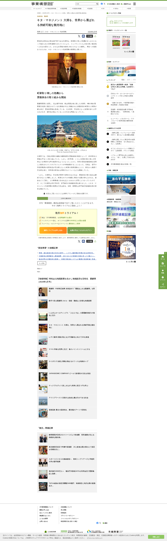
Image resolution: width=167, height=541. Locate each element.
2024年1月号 (45, 13)
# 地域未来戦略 (77, 8)
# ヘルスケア (38, 8)
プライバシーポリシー (68, 515)
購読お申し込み (44, 510)
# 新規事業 (63, 8)
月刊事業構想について (46, 507)
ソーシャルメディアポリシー (70, 518)
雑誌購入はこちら (45, 515)
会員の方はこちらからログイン (81, 230)
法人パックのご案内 (46, 512)
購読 (106, 523)
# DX (102, 8)
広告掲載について (66, 507)
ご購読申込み (127, 4)
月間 (134, 80)
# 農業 (129, 8)
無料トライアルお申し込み (53, 230)
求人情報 (63, 510)
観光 (39, 271)
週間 (128, 80)
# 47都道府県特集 (50, 8)
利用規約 (63, 512)
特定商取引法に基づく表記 (69, 521)
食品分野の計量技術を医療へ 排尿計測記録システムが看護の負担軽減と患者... (67, 259)
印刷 (89, 36)
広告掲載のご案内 (114, 4)
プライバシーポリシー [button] (94, 538)
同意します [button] (156, 537)
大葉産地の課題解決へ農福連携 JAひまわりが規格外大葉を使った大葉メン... (67, 256)
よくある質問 (44, 518)
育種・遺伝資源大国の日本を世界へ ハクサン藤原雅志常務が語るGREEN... (66, 253)
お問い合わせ (44, 521)
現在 (123, 80)
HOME (39, 13)
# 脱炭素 (89, 8)
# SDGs (115, 8)
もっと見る (41, 263)
